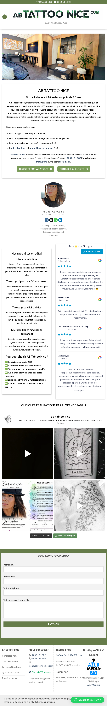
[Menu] (4, 16)
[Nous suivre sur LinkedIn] (60, 220)
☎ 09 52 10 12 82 (62, 2)
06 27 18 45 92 (38, 658)
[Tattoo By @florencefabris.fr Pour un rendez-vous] (79, 505)
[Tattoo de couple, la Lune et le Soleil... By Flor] (79, 453)
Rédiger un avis (93, 251)
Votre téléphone (11, 588)
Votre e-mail (9, 576)
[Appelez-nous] (56, 220)
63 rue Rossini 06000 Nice (69, 655)
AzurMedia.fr (93, 684)
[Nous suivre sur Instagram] (47, 220)
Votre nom (8, 565)
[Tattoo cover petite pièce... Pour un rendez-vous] (27, 453)
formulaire (64, 161)
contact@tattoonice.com (41, 665)
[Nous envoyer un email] (51, 220)
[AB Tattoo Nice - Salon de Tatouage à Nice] (56, 14)
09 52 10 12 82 (38, 655)
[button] (87, 700)
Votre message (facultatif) (16, 600)
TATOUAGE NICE (44, 2)
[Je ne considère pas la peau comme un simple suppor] (27, 505)
